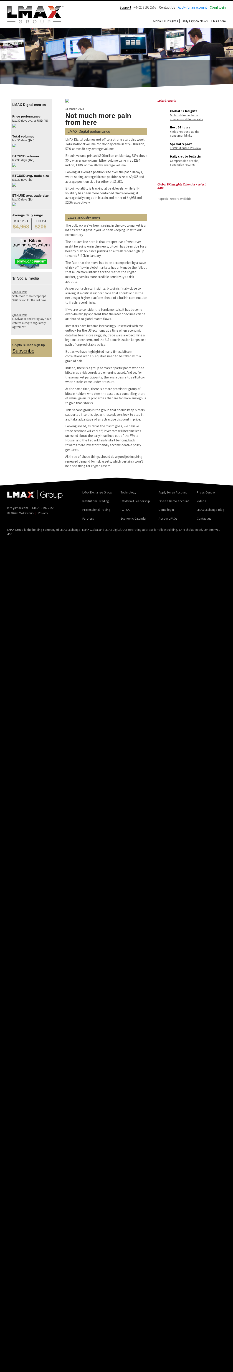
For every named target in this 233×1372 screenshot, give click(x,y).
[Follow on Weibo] (30, 519)
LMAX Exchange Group (97, 492)
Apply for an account (192, 7)
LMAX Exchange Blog (210, 510)
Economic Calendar (134, 518)
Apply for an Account (173, 492)
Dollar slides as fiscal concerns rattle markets (186, 117)
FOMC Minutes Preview (185, 148)
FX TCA (125, 510)
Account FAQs (168, 518)
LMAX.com (218, 21)
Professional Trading (96, 510)
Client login (218, 7)
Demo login (166, 510)
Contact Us (167, 7)
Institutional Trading (95, 501)
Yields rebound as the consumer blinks (185, 134)
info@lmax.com (17, 508)
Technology (128, 492)
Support (125, 7)
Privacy (43, 513)
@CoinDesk (19, 292)
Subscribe (23, 351)
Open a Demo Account (174, 501)
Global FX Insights (165, 21)
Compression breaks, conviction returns (184, 163)
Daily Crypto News (195, 21)
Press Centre (206, 492)
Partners (88, 518)
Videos (201, 501)
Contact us (204, 518)
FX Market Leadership (135, 501)
